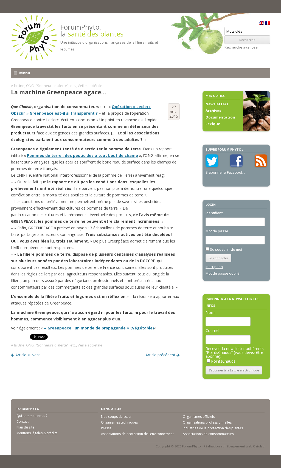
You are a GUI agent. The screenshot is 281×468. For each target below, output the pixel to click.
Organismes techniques (119, 422)
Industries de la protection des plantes (213, 428)
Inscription (214, 266)
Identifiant (214, 212)
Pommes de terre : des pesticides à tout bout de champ (82, 155)
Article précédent (160, 354)
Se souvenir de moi (226, 249)
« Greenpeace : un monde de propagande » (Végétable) (99, 328)
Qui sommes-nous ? (31, 415)
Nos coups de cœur (116, 416)
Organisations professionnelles (207, 422)
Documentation (220, 117)
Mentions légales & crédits (36, 433)
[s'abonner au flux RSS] (261, 165)
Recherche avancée (241, 47)
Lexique (213, 123)
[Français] (267, 23)
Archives (213, 110)
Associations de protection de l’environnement (137, 434)
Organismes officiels (199, 416)
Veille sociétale (90, 85)
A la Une (17, 85)
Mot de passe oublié (223, 273)
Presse (106, 428)
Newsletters (217, 104)
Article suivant (27, 354)
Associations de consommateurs (208, 434)
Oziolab (259, 446)
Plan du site (25, 427)
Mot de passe (217, 231)
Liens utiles (111, 409)
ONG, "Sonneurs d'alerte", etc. (51, 85)
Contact (22, 421)
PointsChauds (223, 361)
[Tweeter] (212, 165)
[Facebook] (236, 165)
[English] (261, 23)
